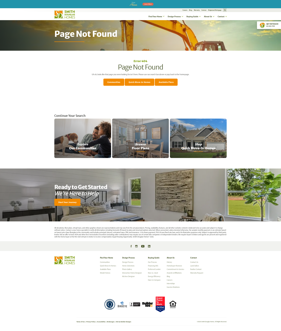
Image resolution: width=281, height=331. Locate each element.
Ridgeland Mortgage (214, 10)
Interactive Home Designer (132, 273)
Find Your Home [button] (155, 16)
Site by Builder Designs (123, 322)
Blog (190, 10)
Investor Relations (173, 287)
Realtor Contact (196, 269)
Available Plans (166, 82)
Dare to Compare (154, 280)
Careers (185, 10)
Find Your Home (106, 257)
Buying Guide (153, 257)
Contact (203, 10)
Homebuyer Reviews (174, 266)
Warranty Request (196, 273)
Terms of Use (81, 322)
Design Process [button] (174, 16)
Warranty (197, 10)
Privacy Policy (90, 322)
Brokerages (110, 322)
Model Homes (105, 273)
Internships (171, 283)
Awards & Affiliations (174, 273)
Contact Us (194, 262)
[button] (225, 10)
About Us (170, 257)
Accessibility (101, 322)
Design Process (128, 257)
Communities (113, 82)
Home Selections (128, 266)
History (169, 262)
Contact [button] (221, 16)
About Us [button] (208, 16)
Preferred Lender (154, 269)
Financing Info (153, 266)
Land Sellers (194, 266)
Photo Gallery (127, 269)
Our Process (152, 262)
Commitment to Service (175, 269)
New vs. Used (153, 273)
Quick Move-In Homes (139, 82)
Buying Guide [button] (192, 16)
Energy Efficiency (154, 276)
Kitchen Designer (128, 276)
